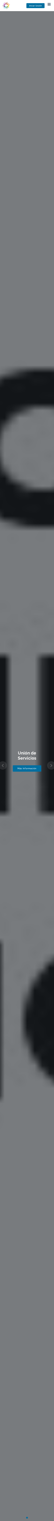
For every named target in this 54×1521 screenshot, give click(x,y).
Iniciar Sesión (35, 5)
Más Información (27, 768)
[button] (2, 765)
